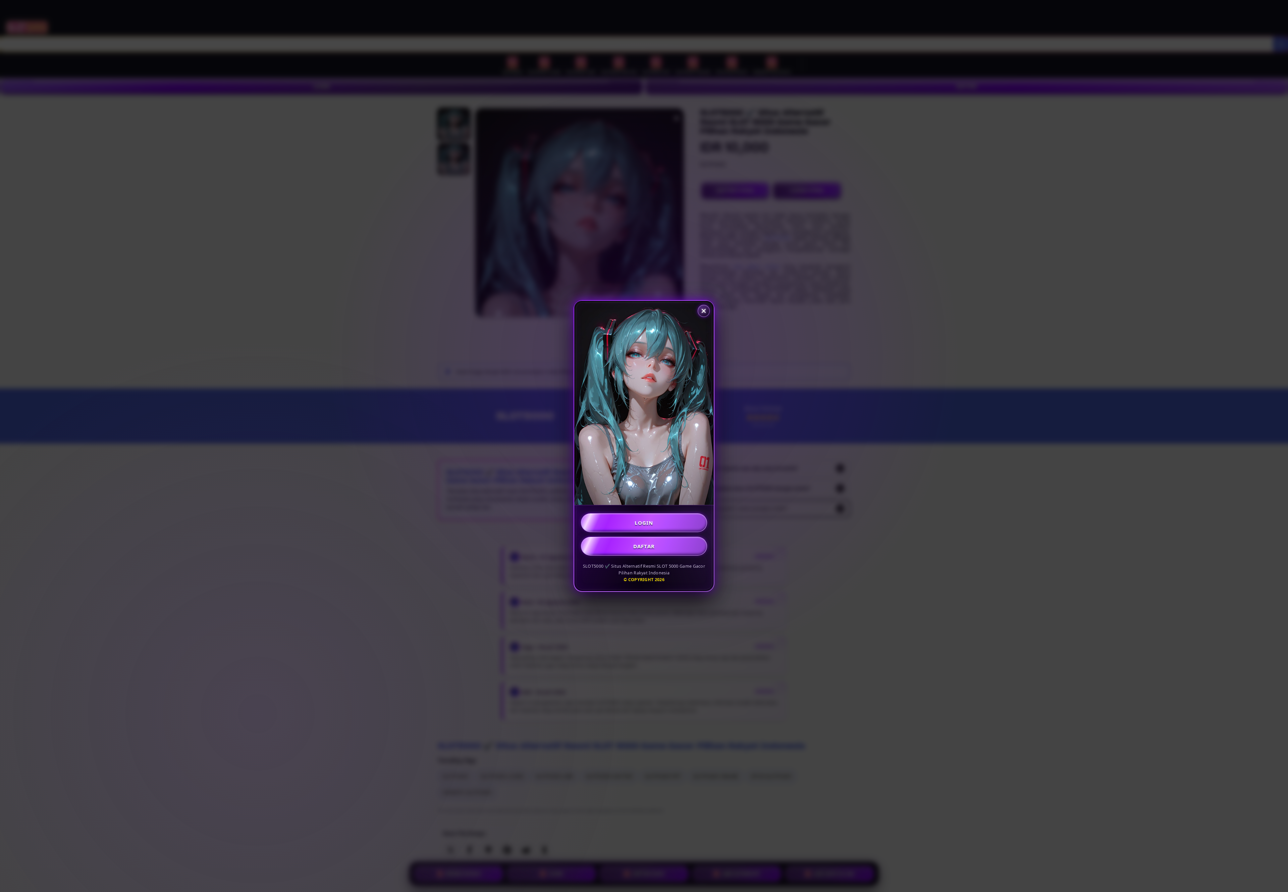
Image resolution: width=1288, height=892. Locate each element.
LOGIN (644, 522)
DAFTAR (644, 546)
